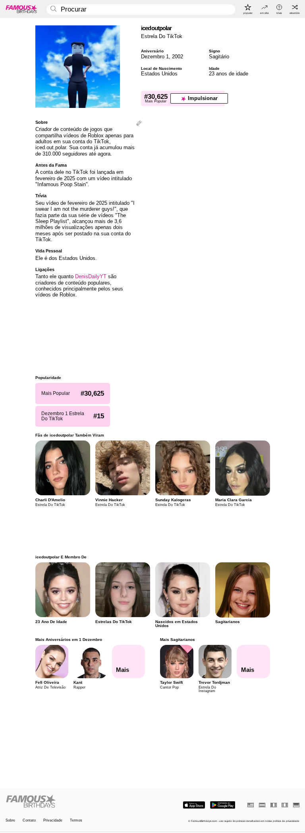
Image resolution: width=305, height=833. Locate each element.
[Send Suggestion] (139, 123)
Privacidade (52, 820)
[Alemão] (296, 805)
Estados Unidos (159, 74)
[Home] (78, 802)
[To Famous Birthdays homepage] (21, 9)
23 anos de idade (228, 74)
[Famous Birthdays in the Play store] (222, 805)
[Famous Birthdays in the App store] (194, 805)
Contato (29, 820)
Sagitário (219, 57)
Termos (76, 820)
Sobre (10, 820)
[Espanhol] (262, 805)
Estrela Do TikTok (161, 36)
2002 (177, 57)
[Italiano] (285, 805)
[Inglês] (250, 805)
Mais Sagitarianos (177, 639)
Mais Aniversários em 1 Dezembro (68, 639)
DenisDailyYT (90, 276)
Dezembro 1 (155, 57)
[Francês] (273, 805)
